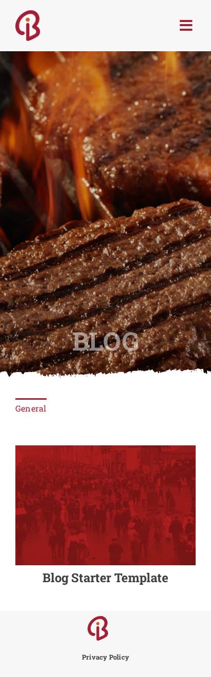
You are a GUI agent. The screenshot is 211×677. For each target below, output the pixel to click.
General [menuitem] (31, 408)
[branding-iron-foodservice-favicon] (98, 619)
